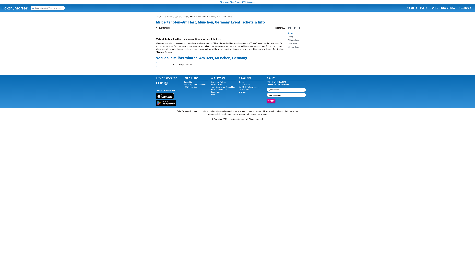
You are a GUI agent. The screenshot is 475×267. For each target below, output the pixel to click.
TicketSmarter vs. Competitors (223, 87)
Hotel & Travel (447, 8)
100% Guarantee (190, 87)
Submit (271, 101)
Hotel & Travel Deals (219, 89)
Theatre (434, 8)
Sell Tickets (465, 8)
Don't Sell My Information (249, 87)
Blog (213, 94)
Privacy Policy (244, 85)
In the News (215, 92)
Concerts (412, 8)
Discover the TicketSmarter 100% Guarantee (237, 2)
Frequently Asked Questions (195, 85)
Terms (241, 82)
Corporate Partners (218, 82)
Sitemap (242, 92)
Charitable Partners (218, 85)
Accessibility (244, 89)
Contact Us (188, 82)
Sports (423, 8)
